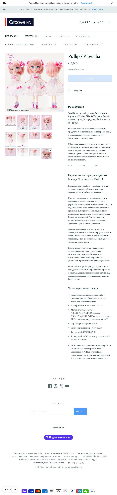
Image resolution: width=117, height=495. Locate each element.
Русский (57, 427)
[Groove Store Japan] (19, 22)
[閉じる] (112, 3)
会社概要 (62, 459)
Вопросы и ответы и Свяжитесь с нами (37, 459)
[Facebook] (50, 386)
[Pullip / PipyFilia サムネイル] (10, 120)
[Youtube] (67, 386)
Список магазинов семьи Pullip (28, 453)
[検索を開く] (80, 22)
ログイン (101, 22)
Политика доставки (18, 456)
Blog (48, 36)
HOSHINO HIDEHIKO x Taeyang (20, 44)
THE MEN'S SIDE (70, 44)
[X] (61, 386)
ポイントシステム (76, 463)
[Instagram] (55, 386)
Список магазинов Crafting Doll (59, 453)
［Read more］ (86, 3)
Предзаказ (11, 36)
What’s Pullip (49, 44)
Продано (90, 78)
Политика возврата (71, 456)
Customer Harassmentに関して (83, 459)
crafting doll (83, 36)
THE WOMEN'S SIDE (94, 44)
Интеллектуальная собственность (49, 463)
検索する (86, 22)
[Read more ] (98, 9)
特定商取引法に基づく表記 (95, 456)
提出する (80, 411)
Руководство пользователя (89, 453)
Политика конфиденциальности (45, 456)
